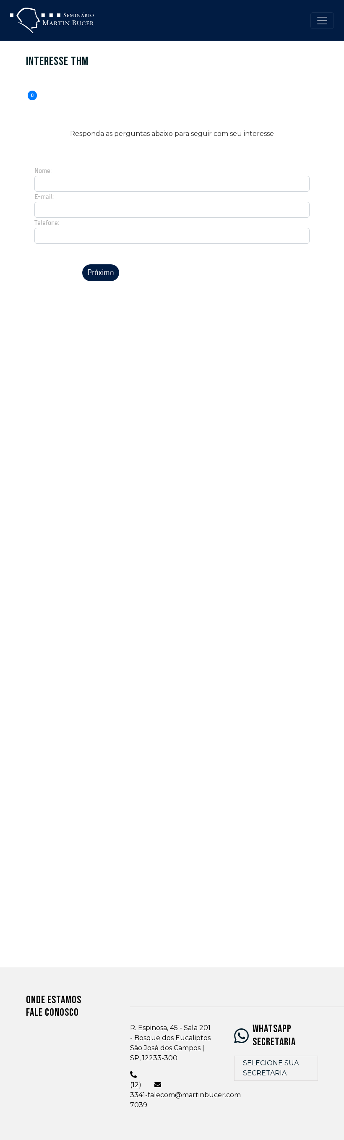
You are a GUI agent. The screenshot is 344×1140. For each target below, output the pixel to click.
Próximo (100, 272)
